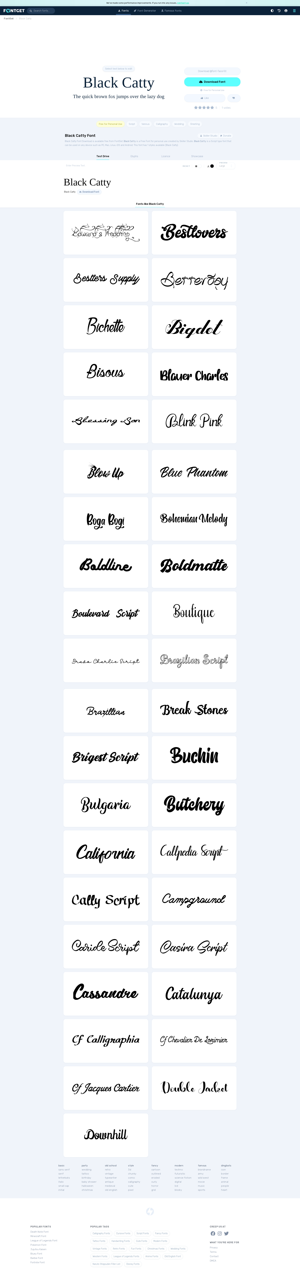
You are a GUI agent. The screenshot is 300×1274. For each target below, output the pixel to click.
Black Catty (130, 141)
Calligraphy (162, 124)
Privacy (214, 1247)
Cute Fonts (141, 1241)
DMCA (213, 1260)
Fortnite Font (37, 1262)
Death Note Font (39, 1231)
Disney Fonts (133, 1264)
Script (132, 124)
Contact (214, 1256)
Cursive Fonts (123, 1233)
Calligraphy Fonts (101, 1233)
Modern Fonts (160, 1241)
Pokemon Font (38, 1245)
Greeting (195, 124)
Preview (223, 163)
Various (146, 124)
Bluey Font (36, 1253)
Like (206, 98)
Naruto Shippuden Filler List (106, 1264)
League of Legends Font (43, 1240)
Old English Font (173, 1256)
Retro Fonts (119, 1248)
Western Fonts (100, 1256)
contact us (183, 3)
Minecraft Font (38, 1236)
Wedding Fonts (178, 1248)
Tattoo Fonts (99, 1241)
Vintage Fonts (100, 1248)
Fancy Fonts (161, 1233)
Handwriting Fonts (121, 1241)
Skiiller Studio (209, 135)
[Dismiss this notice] (246, 3)
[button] (272, 10)
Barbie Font (36, 1258)
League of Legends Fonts (126, 1256)
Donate (226, 135)
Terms (213, 1252)
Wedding (179, 124)
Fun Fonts (136, 1248)
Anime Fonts (151, 1256)
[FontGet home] (13, 10)
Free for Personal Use (110, 124)
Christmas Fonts (156, 1248)
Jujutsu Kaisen (38, 1249)
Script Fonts (143, 1233)
